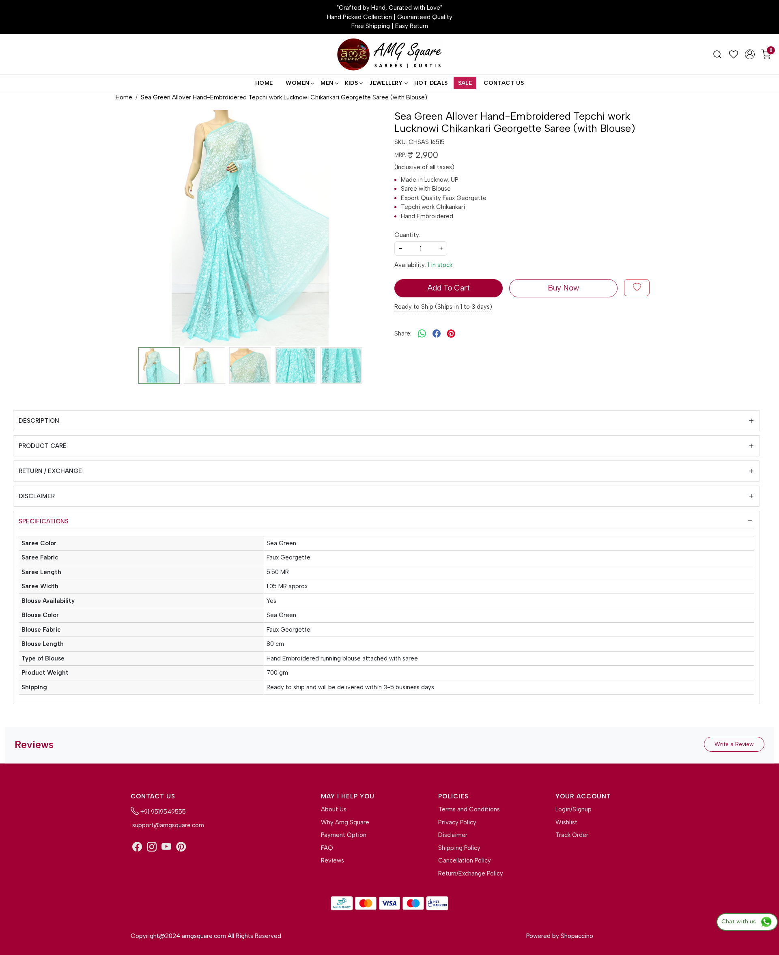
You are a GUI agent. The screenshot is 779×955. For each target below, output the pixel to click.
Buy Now (563, 288)
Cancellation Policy (464, 860)
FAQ (327, 848)
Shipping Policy (459, 848)
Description (39, 420)
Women (297, 83)
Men (327, 83)
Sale (465, 83)
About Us (333, 809)
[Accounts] (750, 54)
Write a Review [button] (734, 744)
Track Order (571, 835)
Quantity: (407, 235)
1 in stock (440, 265)
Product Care (43, 446)
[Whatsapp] (422, 333)
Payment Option (343, 835)
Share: (402, 333)
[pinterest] (451, 333)
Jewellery (386, 83)
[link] (717, 54)
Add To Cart (448, 288)
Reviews (332, 860)
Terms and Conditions (469, 809)
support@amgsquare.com (167, 825)
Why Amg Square (345, 822)
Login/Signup (573, 809)
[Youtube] (166, 847)
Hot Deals (431, 83)
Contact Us (504, 83)
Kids (351, 83)
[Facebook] (137, 847)
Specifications (44, 521)
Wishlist (566, 822)
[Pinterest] (180, 847)
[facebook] (436, 333)
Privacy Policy (457, 822)
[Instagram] (151, 847)
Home (264, 83)
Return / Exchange (50, 471)
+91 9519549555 (162, 811)
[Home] (389, 54)
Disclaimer (37, 496)
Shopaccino (577, 936)
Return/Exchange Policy (470, 873)
